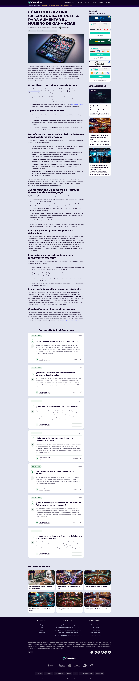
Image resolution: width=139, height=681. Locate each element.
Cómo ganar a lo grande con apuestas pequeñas (67, 630)
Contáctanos (95, 627)
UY (29, 652)
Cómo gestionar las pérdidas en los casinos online (67, 635)
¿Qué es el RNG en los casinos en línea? (67, 632)
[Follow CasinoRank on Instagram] (95, 652)
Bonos (87, 2)
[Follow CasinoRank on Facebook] (91, 652)
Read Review (100, 35)
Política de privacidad (95, 635)
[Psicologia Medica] (77, 665)
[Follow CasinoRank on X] (98, 652)
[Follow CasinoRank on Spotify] (105, 652)
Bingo (41, 625)
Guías (101, 2)
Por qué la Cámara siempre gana (68, 625)
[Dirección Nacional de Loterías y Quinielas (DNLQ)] (50, 665)
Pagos (94, 2)
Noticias (108, 2)
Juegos (80, 2)
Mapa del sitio (93, 678)
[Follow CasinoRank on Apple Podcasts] (109, 652)
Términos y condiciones (47, 678)
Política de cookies (71, 678)
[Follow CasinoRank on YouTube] (102, 652)
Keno (41, 627)
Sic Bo (42, 630)
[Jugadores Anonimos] (69, 665)
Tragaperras (42, 632)
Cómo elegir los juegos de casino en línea (67, 627)
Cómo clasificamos (95, 632)
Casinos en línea (69, 2)
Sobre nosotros (95, 625)
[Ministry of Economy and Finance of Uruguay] (61, 665)
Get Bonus (100, 33)
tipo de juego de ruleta (77, 104)
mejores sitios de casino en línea (70, 320)
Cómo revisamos (95, 630)
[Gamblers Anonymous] (85, 665)
